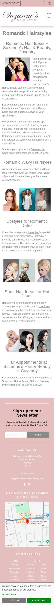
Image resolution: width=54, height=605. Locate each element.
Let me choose (9, 594)
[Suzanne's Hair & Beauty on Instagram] (49, 3)
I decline (14, 600)
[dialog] (27, 594)
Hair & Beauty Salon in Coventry (19, 87)
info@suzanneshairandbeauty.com (27, 478)
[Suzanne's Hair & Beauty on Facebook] (44, 3)
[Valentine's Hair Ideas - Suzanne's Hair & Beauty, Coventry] (11, 199)
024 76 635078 (12, 3)
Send (38, 434)
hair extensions (18, 95)
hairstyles (33, 232)
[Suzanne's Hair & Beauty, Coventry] (21, 21)
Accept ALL (39, 600)
